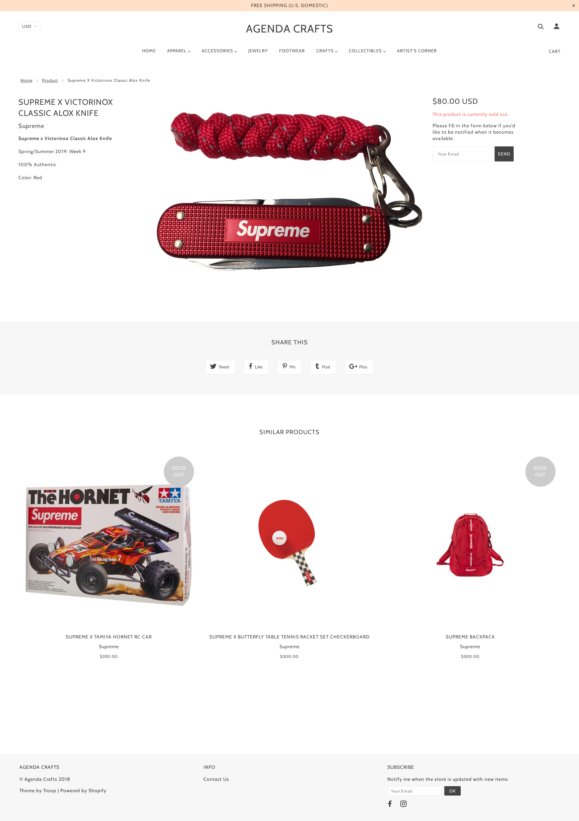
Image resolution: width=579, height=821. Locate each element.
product (50, 80)
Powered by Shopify (83, 791)
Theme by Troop (37, 791)
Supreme (31, 126)
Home (26, 80)
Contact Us (216, 779)
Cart (555, 51)
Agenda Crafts (289, 28)
